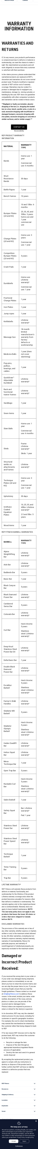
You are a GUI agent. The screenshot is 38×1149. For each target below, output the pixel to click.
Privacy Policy (21, 1137)
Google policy (29, 1137)
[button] (19, 1083)
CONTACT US (19, 127)
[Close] (36, 1121)
